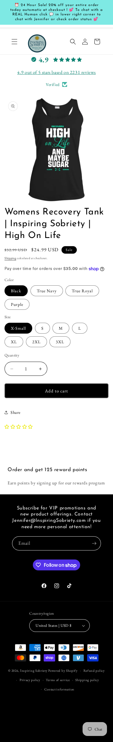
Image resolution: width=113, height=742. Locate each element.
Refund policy (94, 670)
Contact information (59, 689)
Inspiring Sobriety (34, 670)
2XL (36, 341)
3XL (60, 341)
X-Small (18, 328)
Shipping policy (87, 680)
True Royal (82, 290)
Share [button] (15, 412)
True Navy (47, 290)
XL (14, 341)
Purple (17, 304)
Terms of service (58, 680)
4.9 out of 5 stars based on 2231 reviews (56, 72)
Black (16, 290)
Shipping (10, 258)
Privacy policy (30, 680)
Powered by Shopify (63, 670)
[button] (14, 42)
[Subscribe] (94, 543)
